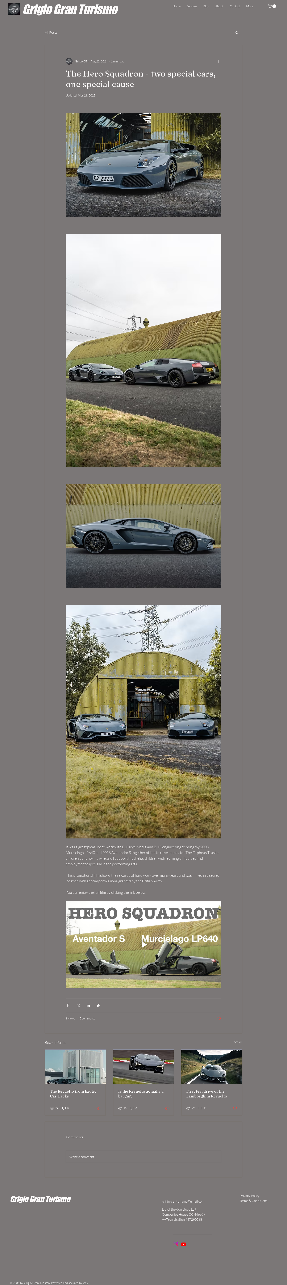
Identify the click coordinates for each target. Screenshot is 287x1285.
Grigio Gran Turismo (69, 9)
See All (238, 1042)
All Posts (51, 32)
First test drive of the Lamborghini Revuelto (206, 1094)
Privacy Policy (249, 1196)
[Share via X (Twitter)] (78, 1005)
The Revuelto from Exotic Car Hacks (73, 1094)
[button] (272, 6)
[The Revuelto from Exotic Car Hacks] (75, 1067)
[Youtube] (183, 1244)
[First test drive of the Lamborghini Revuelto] (211, 1067)
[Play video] (143, 944)
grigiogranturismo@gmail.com (183, 1201)
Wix (85, 1283)
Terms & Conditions (253, 1201)
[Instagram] (176, 1244)
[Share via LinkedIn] (88, 1005)
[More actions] (218, 61)
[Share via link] (99, 1005)
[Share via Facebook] (68, 1005)
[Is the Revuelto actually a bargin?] (143, 1067)
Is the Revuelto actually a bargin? (141, 1094)
